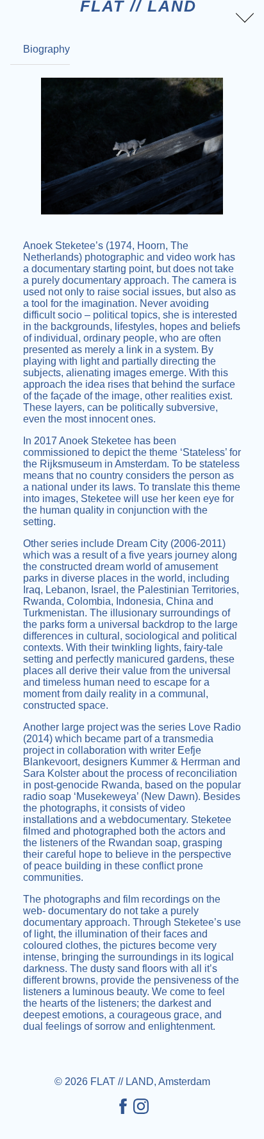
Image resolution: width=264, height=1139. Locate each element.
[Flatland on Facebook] (123, 1107)
